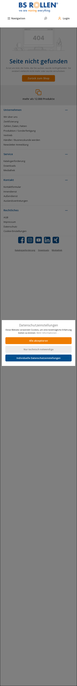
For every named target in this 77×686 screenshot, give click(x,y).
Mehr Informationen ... (48, 332)
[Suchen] (45, 18)
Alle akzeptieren (38, 340)
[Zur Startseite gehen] (38, 7)
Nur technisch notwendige (39, 349)
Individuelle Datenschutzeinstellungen (38, 358)
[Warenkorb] (7, 24)
